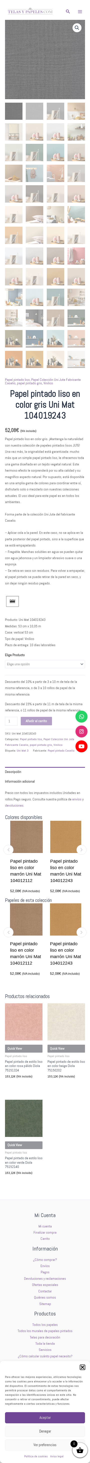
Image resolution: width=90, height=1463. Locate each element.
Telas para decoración (45, 1337)
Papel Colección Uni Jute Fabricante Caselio (43, 381)
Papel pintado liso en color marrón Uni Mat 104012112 (24, 871)
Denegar (45, 1431)
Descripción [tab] (13, 772)
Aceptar (45, 1417)
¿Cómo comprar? (45, 1260)
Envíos (45, 1266)
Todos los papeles (45, 1325)
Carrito (45, 1239)
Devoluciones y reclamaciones (45, 1279)
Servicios (45, 1350)
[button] (82, 1367)
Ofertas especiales (45, 1285)
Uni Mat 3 (22, 751)
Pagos (45, 1272)
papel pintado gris (29, 383)
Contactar (45, 1291)
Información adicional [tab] (20, 781)
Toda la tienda (45, 1343)
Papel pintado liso (17, 380)
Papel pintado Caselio (61, 751)
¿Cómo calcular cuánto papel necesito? (45, 1356)
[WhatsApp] (82, 717)
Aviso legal (57, 1456)
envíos (77, 799)
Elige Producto (15, 655)
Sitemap (45, 1304)
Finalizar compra (45, 1232)
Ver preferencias (45, 1444)
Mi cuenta (45, 1226)
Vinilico (48, 383)
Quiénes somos (45, 1297)
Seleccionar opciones (22, 1085)
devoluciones (14, 805)
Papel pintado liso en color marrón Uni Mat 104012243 (64, 871)
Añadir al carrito (36, 721)
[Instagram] (82, 731)
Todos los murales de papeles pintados (45, 1331)
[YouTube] (82, 746)
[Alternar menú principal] (80, 11)
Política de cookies (36, 1456)
